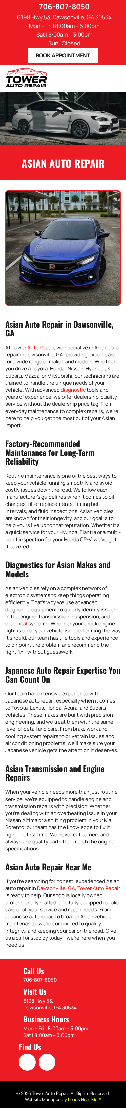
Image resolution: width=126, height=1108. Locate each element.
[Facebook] (27, 1062)
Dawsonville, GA (56, 888)
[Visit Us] (13, 1000)
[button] (63, 55)
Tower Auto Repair (98, 888)
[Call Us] (13, 975)
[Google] (47, 1062)
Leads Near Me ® (84, 1099)
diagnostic (73, 389)
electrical (16, 623)
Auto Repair (40, 347)
